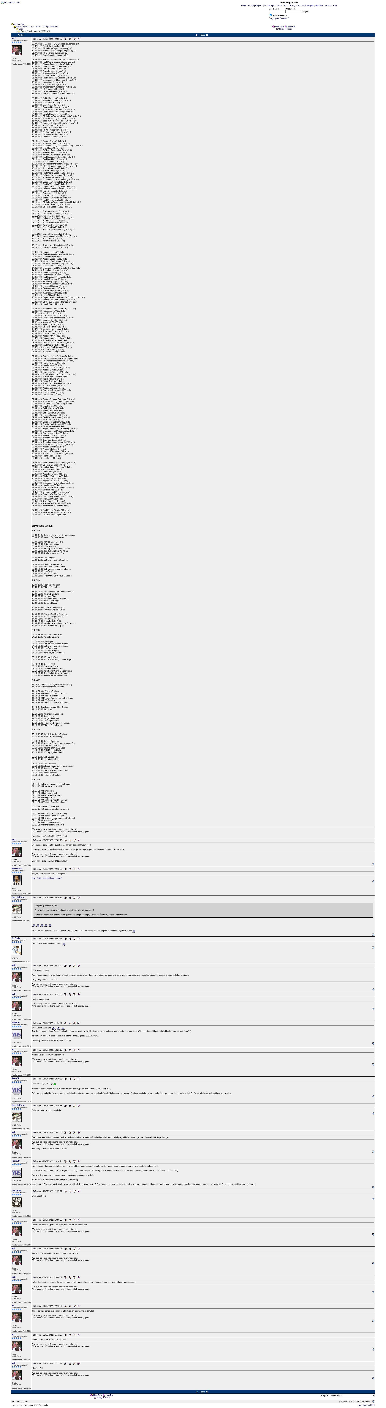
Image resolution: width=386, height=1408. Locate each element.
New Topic (279, 26)
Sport (21, 29)
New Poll (292, 26)
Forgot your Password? (279, 18)
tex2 (13, 38)
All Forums (19, 24)
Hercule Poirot (18, 897)
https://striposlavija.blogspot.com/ (47, 878)
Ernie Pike (16, 1191)
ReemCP (16, 1023)
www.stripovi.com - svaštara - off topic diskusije (37, 26)
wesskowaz (17, 868)
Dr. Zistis (16, 938)
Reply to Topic (285, 29)
